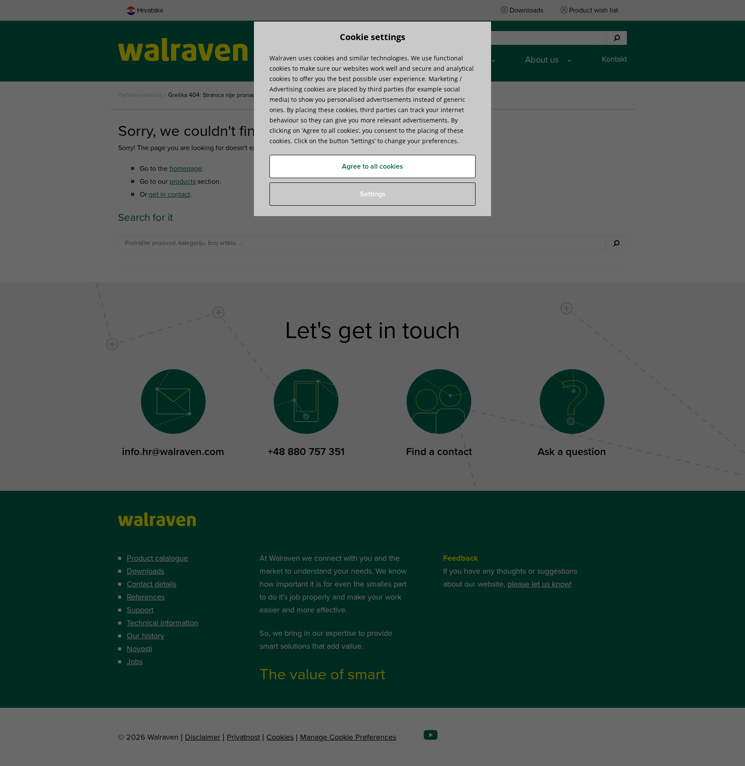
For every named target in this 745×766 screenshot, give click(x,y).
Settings (372, 194)
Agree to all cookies (372, 166)
